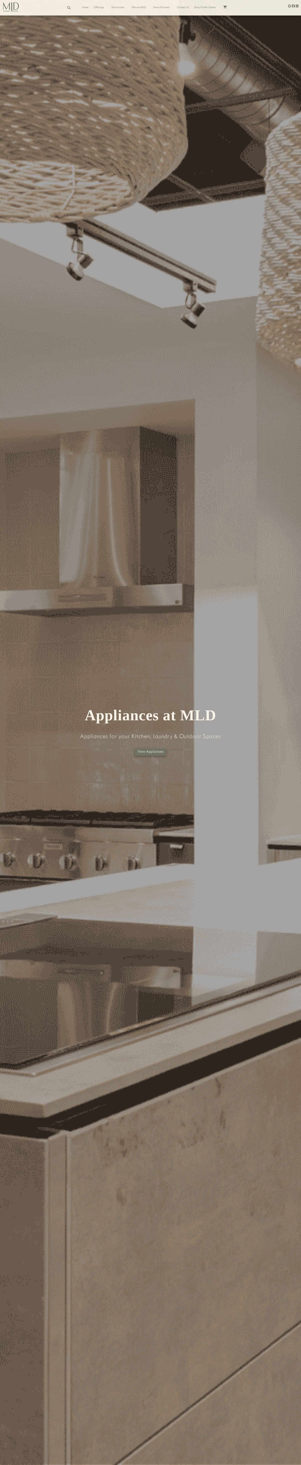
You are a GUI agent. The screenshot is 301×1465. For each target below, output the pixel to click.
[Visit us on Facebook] (293, 6)
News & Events (161, 7)
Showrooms (117, 7)
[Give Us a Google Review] (289, 6)
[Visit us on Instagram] (297, 6)
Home (85, 7)
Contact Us (183, 7)
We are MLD (139, 7)
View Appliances (150, 752)
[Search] (69, 7)
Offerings (99, 7)
